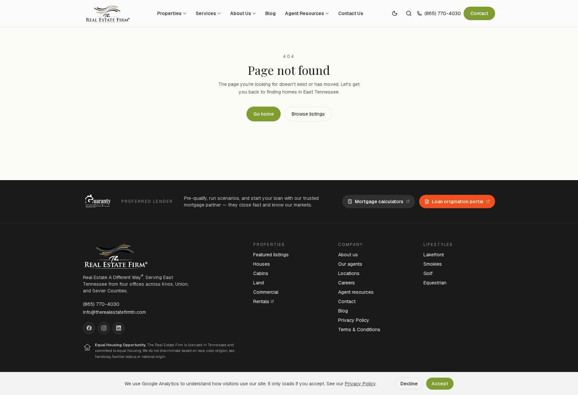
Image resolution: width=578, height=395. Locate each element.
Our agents (350, 264)
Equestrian (435, 283)
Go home (263, 114)
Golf (427, 273)
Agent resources (356, 292)
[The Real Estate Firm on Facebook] (89, 328)
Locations (349, 273)
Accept (439, 384)
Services (206, 13)
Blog (270, 13)
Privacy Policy (353, 320)
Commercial (265, 292)
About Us (240, 13)
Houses (261, 264)
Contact (479, 13)
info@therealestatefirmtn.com (114, 312)
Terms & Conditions (359, 329)
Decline (409, 384)
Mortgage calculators (379, 202)
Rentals (261, 301)
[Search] (408, 13)
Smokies (432, 264)
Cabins (260, 273)
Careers (346, 283)
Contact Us (350, 13)
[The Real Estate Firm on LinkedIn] (118, 328)
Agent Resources (304, 13)
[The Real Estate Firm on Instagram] (104, 328)
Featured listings (271, 255)
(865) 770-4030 (442, 13)
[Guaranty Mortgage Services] (99, 201)
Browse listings (308, 114)
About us (348, 255)
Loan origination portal (457, 202)
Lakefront (433, 255)
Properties (169, 13)
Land (258, 283)
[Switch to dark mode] (394, 13)
